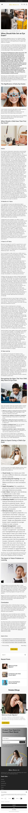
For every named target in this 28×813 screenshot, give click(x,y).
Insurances (3, 783)
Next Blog (23, 645)
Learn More (5, 722)
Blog (2, 789)
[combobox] (14, 654)
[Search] (25, 654)
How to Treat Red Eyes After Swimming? (14, 682)
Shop (2, 787)
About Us (3, 785)
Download (22, 742)
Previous (1, 710)
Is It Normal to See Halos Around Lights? (14, 674)
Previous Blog (5, 645)
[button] (22, 4)
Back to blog (14, 649)
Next (27, 710)
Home (2, 779)
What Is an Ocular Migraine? (12, 666)
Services (3, 781)
